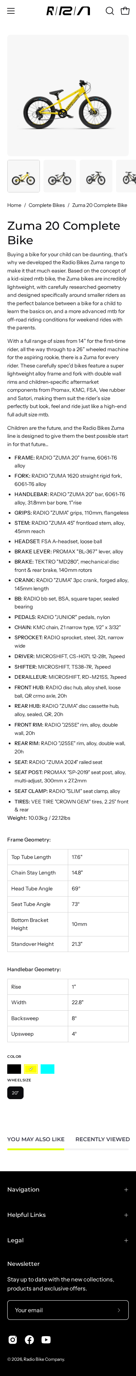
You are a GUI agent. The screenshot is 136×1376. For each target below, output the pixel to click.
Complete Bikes (47, 205)
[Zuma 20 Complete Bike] (23, 176)
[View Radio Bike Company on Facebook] (29, 1339)
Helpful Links (26, 1214)
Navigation (23, 1189)
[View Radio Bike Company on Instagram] (12, 1339)
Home (14, 205)
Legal (15, 1240)
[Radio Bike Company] (68, 11)
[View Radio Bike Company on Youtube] (46, 1339)
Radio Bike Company (44, 1359)
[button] (109, 11)
